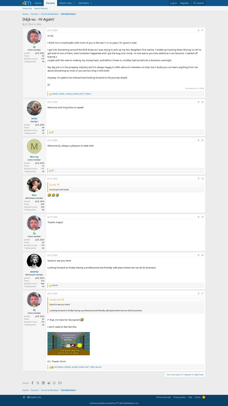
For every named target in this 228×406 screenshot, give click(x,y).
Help (190, 397)
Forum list (27, 8)
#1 (202, 30)
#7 (202, 293)
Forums (50, 2)
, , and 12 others (71, 93)
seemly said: (55, 299)
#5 (202, 217)
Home (38, 2)
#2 (202, 102)
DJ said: (52, 184)
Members (84, 2)
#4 (202, 178)
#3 (202, 140)
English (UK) (35, 397)
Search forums (41, 8)
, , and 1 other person (77, 367)
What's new (65, 2)
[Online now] (34, 43)
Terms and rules (163, 397)
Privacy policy (179, 397)
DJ (26, 24)
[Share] (198, 30)
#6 (202, 255)
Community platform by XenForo (114, 403)
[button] (74, 3)
